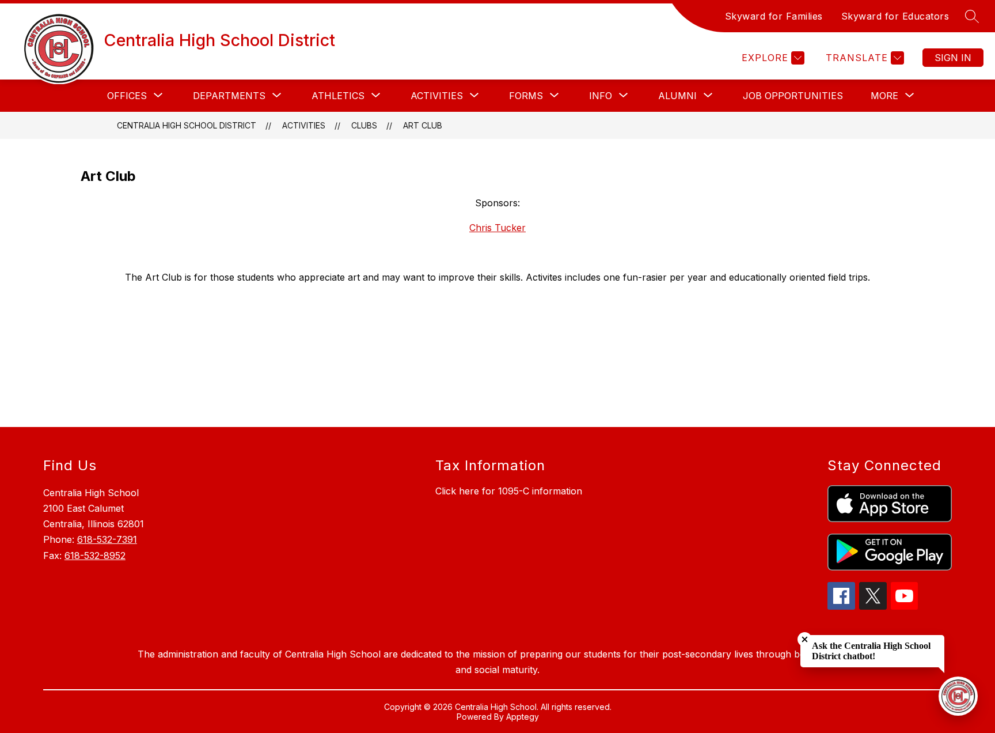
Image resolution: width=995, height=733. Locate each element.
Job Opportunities (793, 95)
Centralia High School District (186, 125)
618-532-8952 (95, 555)
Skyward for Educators (895, 16)
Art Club (422, 125)
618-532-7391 (107, 539)
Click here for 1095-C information (508, 491)
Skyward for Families (774, 16)
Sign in (953, 57)
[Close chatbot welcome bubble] (804, 639)
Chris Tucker (497, 227)
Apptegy (522, 716)
